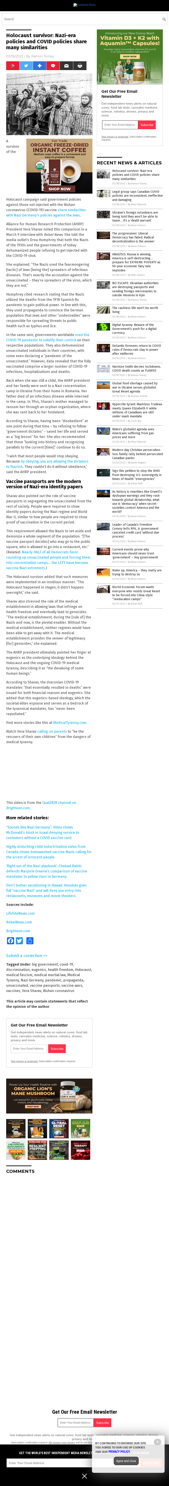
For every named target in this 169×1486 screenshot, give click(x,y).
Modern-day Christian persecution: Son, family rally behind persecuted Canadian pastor (137, 454)
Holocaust (83, 970)
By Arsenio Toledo (138, 396)
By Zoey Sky (134, 421)
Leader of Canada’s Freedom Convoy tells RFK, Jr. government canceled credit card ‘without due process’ (135, 531)
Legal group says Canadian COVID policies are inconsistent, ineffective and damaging (137, 196)
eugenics (38, 970)
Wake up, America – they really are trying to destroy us (137, 572)
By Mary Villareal (137, 204)
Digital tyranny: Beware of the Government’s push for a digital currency (134, 329)
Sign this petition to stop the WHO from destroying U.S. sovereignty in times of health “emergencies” (137, 475)
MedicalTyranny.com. (70, 723)
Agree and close (126, 1461)
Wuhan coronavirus (58, 991)
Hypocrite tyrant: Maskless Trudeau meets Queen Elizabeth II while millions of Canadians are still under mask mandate (137, 410)
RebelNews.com (19, 922)
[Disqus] (49, 1232)
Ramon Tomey (42, 56)
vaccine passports (45, 985)
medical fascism (19, 975)
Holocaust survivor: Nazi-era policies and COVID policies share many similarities (136, 175)
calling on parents (52, 731)
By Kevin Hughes (137, 462)
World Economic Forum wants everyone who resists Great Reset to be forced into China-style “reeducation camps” (136, 593)
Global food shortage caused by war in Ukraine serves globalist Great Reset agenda (135, 387)
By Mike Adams (136, 275)
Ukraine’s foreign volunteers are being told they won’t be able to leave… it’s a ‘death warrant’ (135, 216)
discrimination (18, 970)
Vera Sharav (31, 991)
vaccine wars (71, 985)
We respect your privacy (62, 1442)
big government (45, 964)
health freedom (60, 970)
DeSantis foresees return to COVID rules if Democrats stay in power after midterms (136, 350)
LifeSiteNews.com (20, 913)
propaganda (73, 980)
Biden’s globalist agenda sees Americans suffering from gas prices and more (133, 433)
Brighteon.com (18, 931)
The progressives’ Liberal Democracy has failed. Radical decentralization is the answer (133, 237)
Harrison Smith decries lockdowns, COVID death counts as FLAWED (136, 368)
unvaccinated (17, 985)
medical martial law (50, 975)
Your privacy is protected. (24, 1061)
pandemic (53, 980)
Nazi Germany (32, 980)
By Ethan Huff (135, 483)
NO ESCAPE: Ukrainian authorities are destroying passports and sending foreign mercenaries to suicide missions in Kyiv (135, 289)
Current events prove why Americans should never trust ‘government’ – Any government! (135, 553)
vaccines (13, 991)
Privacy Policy (119, 1451)
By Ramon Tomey (137, 183)
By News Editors (137, 225)
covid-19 (66, 964)
